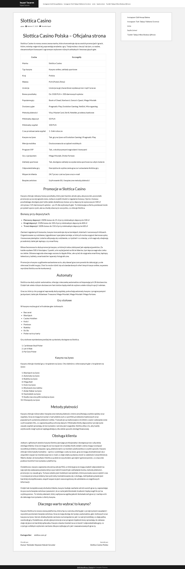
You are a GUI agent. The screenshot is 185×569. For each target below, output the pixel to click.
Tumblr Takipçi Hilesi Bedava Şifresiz (118, 4)
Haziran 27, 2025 (32, 26)
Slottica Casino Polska (99, 545)
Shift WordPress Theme (85, 567)
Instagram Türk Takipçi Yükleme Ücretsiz (77, 4)
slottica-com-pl (40, 535)
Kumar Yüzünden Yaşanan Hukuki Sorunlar (38, 545)
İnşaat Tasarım (27, 2)
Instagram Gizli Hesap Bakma (53, 4)
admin (22, 26)
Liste (93, 4)
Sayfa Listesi (101, 4)
